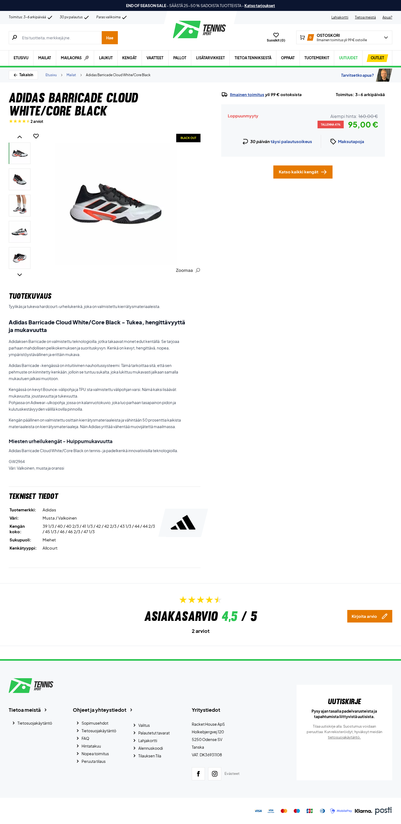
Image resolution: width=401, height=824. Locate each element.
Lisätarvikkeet (210, 58)
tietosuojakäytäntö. (344, 737)
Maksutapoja (351, 141)
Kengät (129, 58)
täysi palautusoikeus (291, 141)
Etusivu (21, 58)
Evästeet (232, 773)
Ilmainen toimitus (247, 94)
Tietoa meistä (365, 17)
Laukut (106, 58)
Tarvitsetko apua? (357, 75)
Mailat (44, 58)
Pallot (179, 58)
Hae (109, 37)
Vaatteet (154, 58)
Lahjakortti (339, 17)
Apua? (387, 17)
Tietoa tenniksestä (253, 58)
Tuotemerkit (316, 58)
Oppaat (288, 58)
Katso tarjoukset (259, 5)
